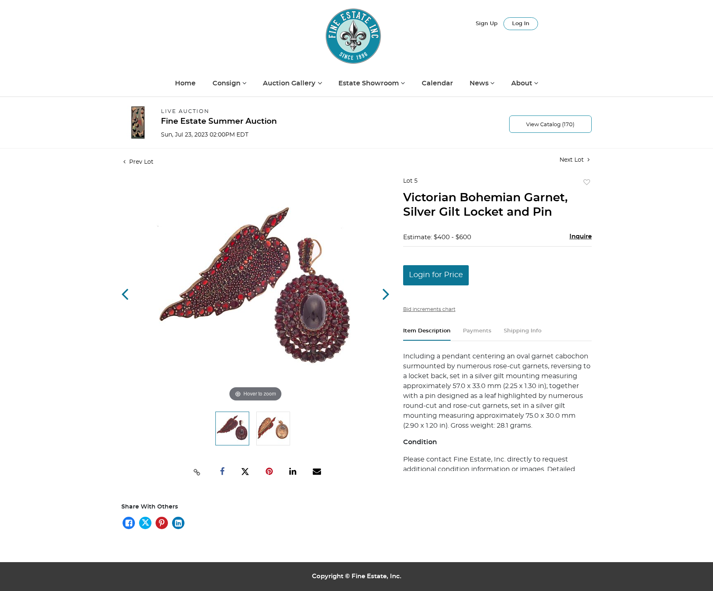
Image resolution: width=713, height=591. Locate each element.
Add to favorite (587, 183)
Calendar (437, 83)
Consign (227, 83)
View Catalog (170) (550, 124)
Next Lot (573, 160)
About (522, 83)
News (480, 83)
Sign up (487, 23)
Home (185, 83)
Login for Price (436, 275)
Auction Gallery (290, 83)
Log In (520, 23)
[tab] (427, 334)
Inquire (580, 236)
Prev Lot (140, 162)
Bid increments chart (429, 309)
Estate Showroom (369, 83)
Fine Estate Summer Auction (219, 121)
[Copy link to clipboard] (197, 471)
